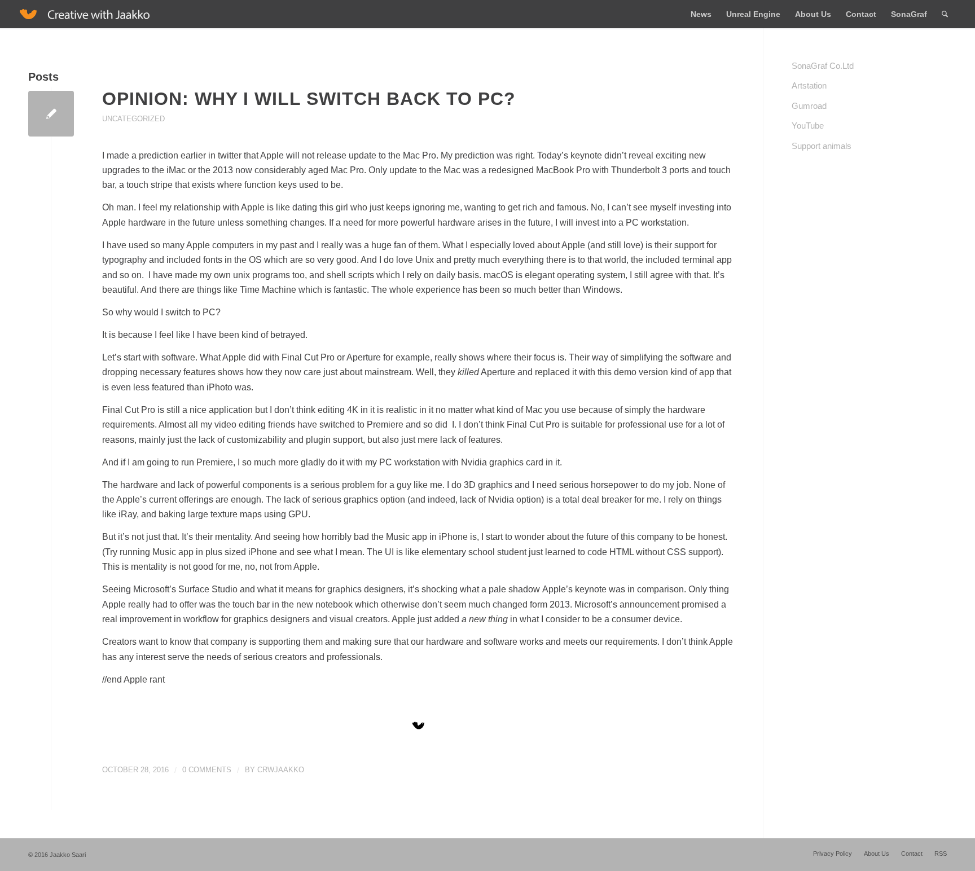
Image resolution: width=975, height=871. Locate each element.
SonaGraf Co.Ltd (823, 66)
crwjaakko (280, 770)
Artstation (809, 85)
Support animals (821, 146)
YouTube (808, 125)
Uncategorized (133, 119)
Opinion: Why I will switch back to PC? (309, 99)
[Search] (944, 14)
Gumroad (809, 106)
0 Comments (206, 770)
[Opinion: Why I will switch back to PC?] (51, 114)
